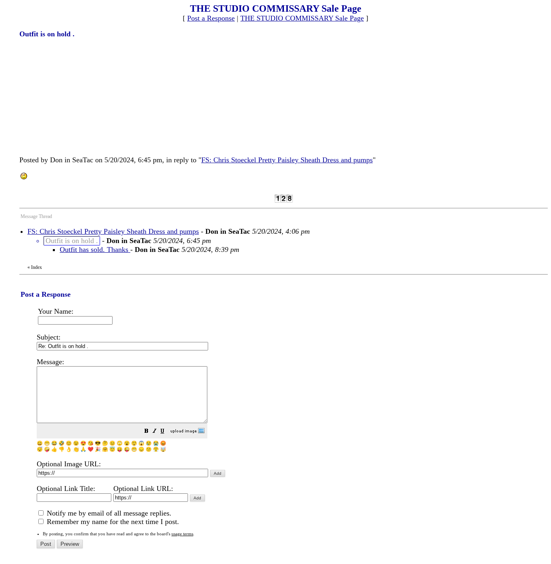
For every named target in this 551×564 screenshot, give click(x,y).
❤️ (91, 449)
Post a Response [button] (211, 18)
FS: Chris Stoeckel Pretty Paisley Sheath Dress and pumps (287, 160)
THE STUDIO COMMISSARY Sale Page (302, 18)
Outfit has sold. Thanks (95, 249)
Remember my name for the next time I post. (112, 522)
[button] (146, 432)
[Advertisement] (79, 96)
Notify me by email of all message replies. (108, 513)
